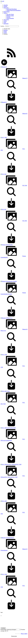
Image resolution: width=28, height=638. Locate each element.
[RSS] (11, 58)
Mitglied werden (10, 15)
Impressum (5, 23)
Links (4, 22)
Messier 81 (24, 113)
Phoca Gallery (24, 633)
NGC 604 (24, 185)
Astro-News (6, 19)
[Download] (11, 100)
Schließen (3, 628)
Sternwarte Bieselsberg (11, 9)
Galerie (5, 21)
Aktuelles (5, 5)
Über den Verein (10, 14)
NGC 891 (24, 220)
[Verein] (7, 13)
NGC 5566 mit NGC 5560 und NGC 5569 (13, 476)
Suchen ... (3, 26)
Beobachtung (6, 11)
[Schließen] (1, 615)
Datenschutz (14, 636)
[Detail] (11, 89)
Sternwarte (5, 7)
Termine (5, 6)
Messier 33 (24, 78)
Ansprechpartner (10, 18)
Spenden (8, 17)
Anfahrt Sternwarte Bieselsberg (13, 10)
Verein (4, 13)
